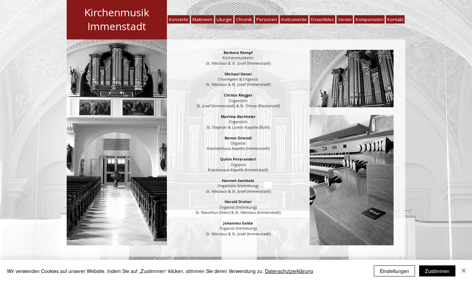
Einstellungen (394, 270)
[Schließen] (464, 270)
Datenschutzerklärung (289, 270)
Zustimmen (437, 270)
